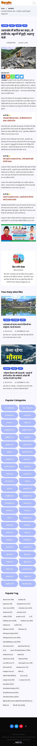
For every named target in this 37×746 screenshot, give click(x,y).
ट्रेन (9, 488)
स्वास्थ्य (9, 576)
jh (4, 650)
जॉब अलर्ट (10, 481)
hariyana (6, 625)
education (21, 612)
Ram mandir (7, 667)
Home (3, 8)
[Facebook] (3, 77)
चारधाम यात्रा (9, 466)
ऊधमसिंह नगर (27, 430)
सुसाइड (27, 562)
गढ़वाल (10, 459)
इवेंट (27, 422)
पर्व (9, 518)
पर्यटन (27, 510)
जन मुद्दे (27, 474)
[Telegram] (17, 77)
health (18, 625)
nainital (20, 654)
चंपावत (27, 459)
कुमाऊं (9, 444)
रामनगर (9, 547)
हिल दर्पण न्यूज (19, 705)
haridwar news (27, 620)
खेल (9, 452)
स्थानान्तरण (27, 569)
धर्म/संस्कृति (10, 503)
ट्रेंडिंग (27, 481)
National (23, 659)
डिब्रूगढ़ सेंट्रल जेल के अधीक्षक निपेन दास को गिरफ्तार (17, 701)
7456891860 (26, 740)
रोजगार (9, 554)
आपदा (10, 422)
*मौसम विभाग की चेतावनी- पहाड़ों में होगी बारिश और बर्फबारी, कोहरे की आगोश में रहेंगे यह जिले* (17, 375)
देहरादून (27, 496)
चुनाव (27, 466)
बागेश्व (27, 525)
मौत (27, 532)
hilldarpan (8, 629)
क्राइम (27, 444)
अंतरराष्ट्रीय (9, 415)
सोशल (9, 569)
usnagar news (9, 680)
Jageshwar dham (24, 646)
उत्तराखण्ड (11, 8)
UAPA (20, 671)
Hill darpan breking (10, 633)
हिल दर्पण (27, 584)
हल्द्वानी (9, 584)
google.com (20, 616)
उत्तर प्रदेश (10, 408)
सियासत (6, 705)
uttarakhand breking (11, 688)
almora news (8, 599)
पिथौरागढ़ (27, 518)
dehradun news (25, 608)
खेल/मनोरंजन (27, 452)
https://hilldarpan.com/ (11, 642)
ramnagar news (22, 667)
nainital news (8, 659)
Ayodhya (21, 599)
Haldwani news (9, 620)
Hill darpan (22, 629)
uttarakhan (8, 684)
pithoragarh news (25, 663)
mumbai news (8, 654)
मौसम (9, 540)
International (8, 646)
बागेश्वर (9, 532)
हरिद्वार (27, 576)
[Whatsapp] (12, 77)
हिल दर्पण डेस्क (8, 331)
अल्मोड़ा (27, 415)
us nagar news (24, 680)
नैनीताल (27, 503)
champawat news (23, 604)
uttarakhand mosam (10, 692)
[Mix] (8, 77)
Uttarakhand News (10, 697)
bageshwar (7, 604)
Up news (23, 675)
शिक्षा (27, 554)
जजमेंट (9, 474)
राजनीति (27, 540)
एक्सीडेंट (9, 437)
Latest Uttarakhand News (20, 650)
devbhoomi (7, 612)
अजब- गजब (27, 408)
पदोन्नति (9, 510)
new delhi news (8, 663)
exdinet (7, 616)
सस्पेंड (9, 562)
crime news (8, 608)
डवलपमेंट (27, 488)
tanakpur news (8, 671)
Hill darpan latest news (11, 637)
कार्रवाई (27, 437)
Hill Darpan (21, 734)
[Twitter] (22, 77)
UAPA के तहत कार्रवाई (9, 675)
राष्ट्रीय (27, 547)
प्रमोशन (9, 525)
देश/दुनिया (9, 496)
